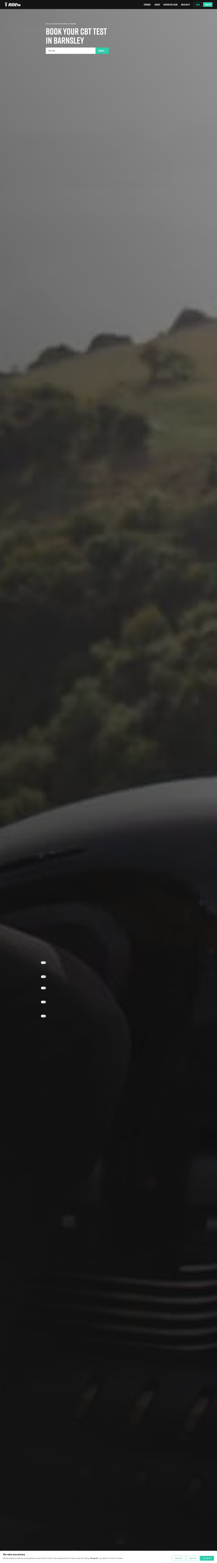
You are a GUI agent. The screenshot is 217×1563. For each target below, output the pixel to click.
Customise (178, 1558)
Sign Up (208, 4)
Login (198, 4)
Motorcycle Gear (171, 4)
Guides (157, 4)
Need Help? (185, 4)
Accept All (207, 1558)
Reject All (192, 1558)
